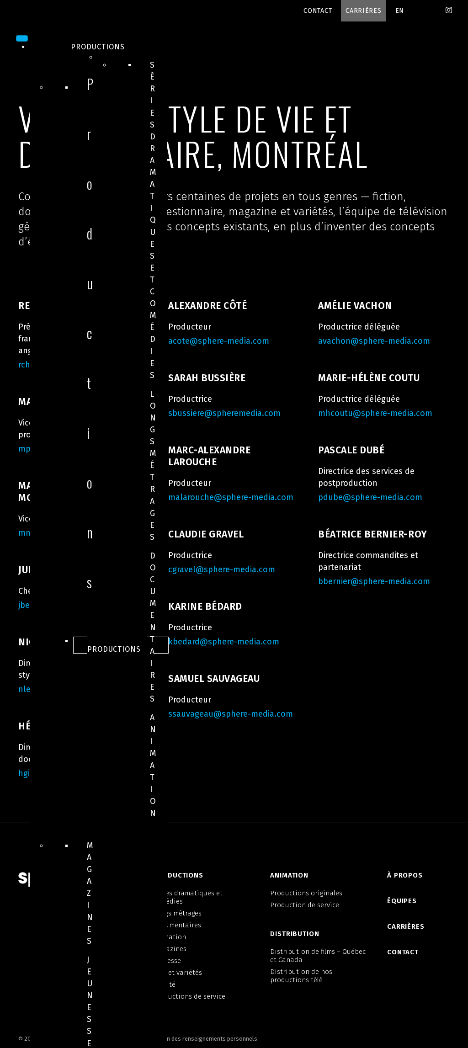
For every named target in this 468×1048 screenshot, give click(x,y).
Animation (153, 765)
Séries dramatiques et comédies (153, 220)
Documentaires (153, 627)
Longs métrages (153, 465)
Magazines (90, 893)
